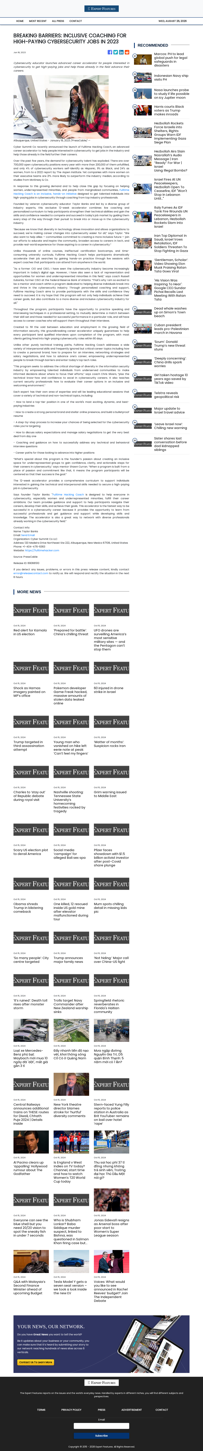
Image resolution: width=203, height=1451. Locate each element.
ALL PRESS (58, 21)
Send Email (28, 535)
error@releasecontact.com (30, 573)
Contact (162, 1410)
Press (101, 1410)
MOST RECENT (38, 21)
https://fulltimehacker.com (42, 550)
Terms (41, 1410)
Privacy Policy (71, 1410)
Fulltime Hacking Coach (68, 494)
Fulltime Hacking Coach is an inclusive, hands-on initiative (71, 192)
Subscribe (101, 1436)
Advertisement (131, 1410)
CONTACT (75, 21)
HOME (20, 21)
